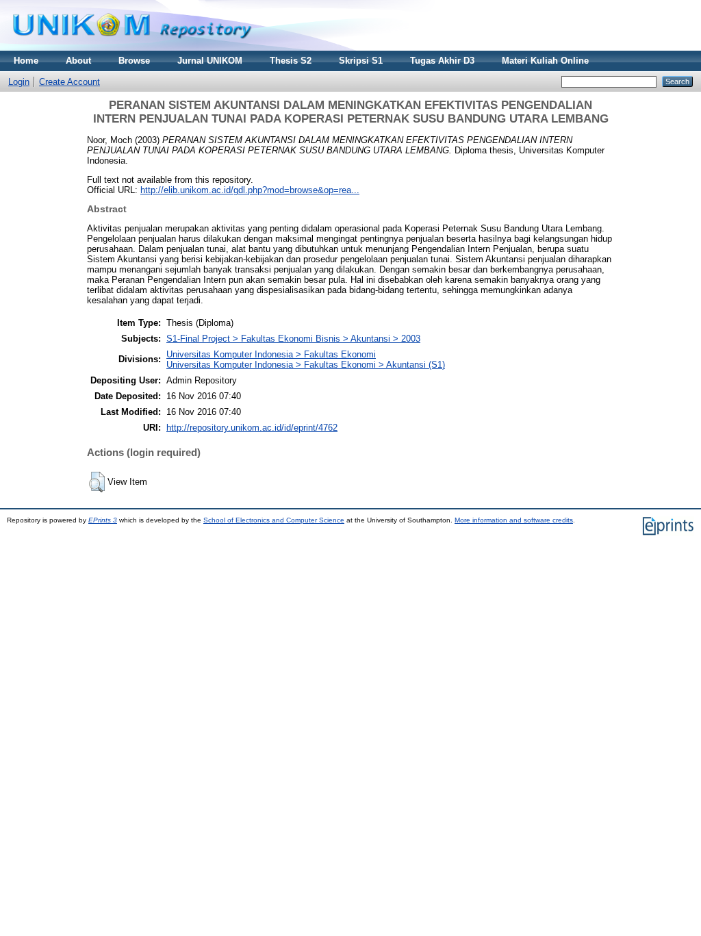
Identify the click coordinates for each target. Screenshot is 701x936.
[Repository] (132, 47)
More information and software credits (514, 520)
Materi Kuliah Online (545, 60)
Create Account (69, 82)
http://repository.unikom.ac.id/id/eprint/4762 (251, 427)
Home (26, 60)
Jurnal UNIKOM (209, 60)
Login (18, 82)
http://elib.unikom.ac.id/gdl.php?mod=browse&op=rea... (249, 190)
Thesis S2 (290, 60)
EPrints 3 (102, 520)
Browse (134, 60)
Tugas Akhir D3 (442, 60)
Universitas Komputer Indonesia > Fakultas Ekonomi (271, 354)
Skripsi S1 (361, 60)
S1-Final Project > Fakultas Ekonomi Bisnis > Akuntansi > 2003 (293, 338)
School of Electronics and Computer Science (273, 520)
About (78, 60)
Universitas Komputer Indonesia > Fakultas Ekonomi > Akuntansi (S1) (305, 364)
